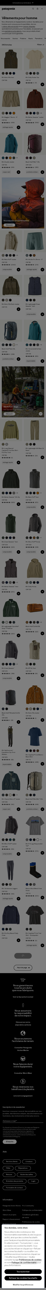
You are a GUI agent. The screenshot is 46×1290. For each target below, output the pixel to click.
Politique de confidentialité (24, 1262)
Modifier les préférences (23, 1285)
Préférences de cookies (30, 1259)
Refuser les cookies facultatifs (23, 1278)
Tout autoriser (23, 1271)
